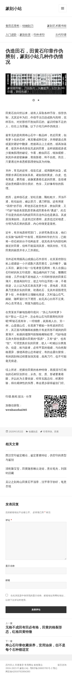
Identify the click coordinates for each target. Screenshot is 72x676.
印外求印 (39, 34)
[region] (36, 89)
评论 (9, 520)
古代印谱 (60, 34)
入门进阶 (11, 34)
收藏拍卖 (33, 431)
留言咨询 (62, 664)
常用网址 (28, 664)
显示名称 (10, 565)
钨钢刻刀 (27, 25)
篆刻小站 (14, 8)
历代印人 (10, 664)
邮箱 (8, 580)
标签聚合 (38, 664)
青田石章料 (12, 25)
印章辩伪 (47, 431)
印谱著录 (19, 664)
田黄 (56, 431)
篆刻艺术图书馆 (56, 25)
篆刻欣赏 (25, 34)
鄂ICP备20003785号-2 (41, 668)
